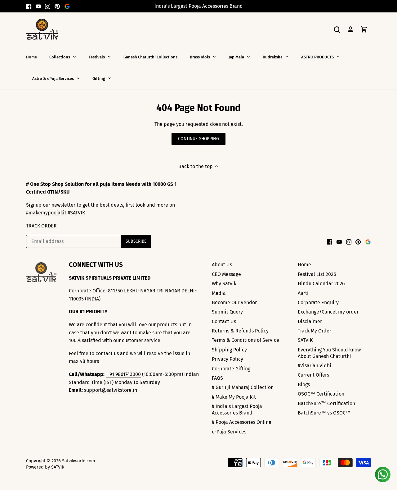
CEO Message (226, 274)
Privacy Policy (227, 359)
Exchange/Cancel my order (328, 312)
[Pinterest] (57, 6)
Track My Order (314, 331)
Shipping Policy (229, 350)
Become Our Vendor (234, 302)
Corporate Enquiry (318, 302)
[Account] (350, 29)
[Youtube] (38, 6)
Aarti (303, 293)
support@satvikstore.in (110, 390)
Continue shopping (198, 138)
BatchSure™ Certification (326, 403)
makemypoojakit (47, 213)
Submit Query (227, 312)
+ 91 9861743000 (123, 374)
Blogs (304, 384)
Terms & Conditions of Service (245, 340)
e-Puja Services (229, 432)
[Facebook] (28, 6)
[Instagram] (47, 6)
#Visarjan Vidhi (314, 366)
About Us (222, 265)
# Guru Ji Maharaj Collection (243, 387)
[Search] (337, 29)
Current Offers (313, 375)
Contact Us (224, 321)
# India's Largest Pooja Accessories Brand (237, 409)
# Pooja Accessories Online (241, 422)
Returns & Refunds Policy (240, 331)
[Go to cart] (364, 29)
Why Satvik (224, 283)
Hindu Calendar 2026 (321, 283)
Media (219, 293)
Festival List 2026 (317, 274)
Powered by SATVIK (45, 467)
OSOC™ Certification (321, 394)
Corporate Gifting (231, 369)
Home (304, 265)
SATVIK (77, 213)
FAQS (217, 378)
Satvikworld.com (78, 461)
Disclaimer (310, 321)
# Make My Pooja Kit (234, 397)
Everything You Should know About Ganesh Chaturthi (329, 353)
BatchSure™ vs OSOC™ (324, 413)
